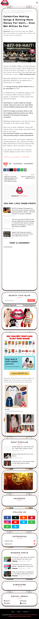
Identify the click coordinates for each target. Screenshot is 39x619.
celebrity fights (19, 541)
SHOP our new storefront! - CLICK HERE (16, 157)
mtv (8, 11)
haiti (10, 163)
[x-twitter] (15, 517)
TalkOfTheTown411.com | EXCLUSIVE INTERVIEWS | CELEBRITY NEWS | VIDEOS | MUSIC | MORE (22, 615)
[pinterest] (31, 517)
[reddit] (23, 517)
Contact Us (26, 612)
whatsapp (24, 601)
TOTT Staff (23, 196)
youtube (23, 603)
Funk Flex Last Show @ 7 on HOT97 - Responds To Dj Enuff (22, 565)
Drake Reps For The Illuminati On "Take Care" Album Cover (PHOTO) (23, 447)
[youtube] (15, 522)
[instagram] (7, 522)
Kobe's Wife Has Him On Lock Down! (22, 455)
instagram (7, 603)
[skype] (23, 522)
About (18, 612)
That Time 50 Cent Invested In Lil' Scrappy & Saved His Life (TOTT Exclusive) (23, 573)
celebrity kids (19, 544)
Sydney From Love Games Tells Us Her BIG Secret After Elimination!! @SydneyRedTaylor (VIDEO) (23, 462)
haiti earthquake (17, 163)
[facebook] (7, 517)
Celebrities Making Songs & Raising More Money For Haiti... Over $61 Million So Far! (23, 234)
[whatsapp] (31, 522)
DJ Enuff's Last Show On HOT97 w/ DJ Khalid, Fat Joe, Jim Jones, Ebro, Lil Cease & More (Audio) (23, 558)
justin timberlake (28, 163)
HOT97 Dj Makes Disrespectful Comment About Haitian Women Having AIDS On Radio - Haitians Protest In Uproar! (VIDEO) (23, 211)
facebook (7, 601)
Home (4, 11)
